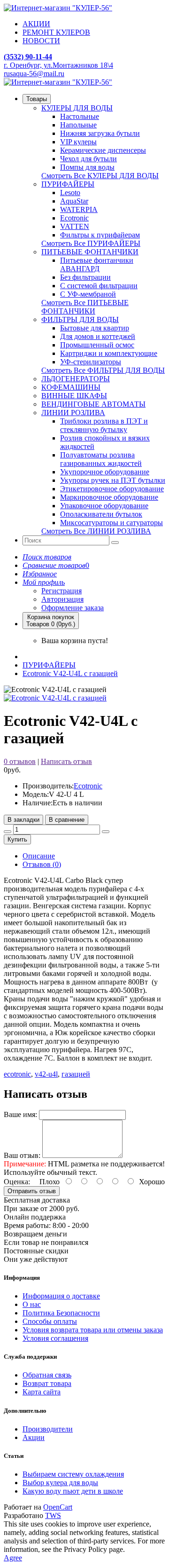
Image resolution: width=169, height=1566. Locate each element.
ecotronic (17, 1074)
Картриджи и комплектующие (108, 353)
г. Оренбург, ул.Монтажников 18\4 (58, 65)
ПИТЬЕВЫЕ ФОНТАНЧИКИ (89, 252)
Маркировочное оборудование (109, 497)
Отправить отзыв (32, 1191)
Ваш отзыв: (22, 1155)
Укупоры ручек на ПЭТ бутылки (112, 480)
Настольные (79, 116)
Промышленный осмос (97, 345)
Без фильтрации (85, 277)
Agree (13, 1558)
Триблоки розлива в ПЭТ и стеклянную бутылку (104, 425)
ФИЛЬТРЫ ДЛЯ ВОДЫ (80, 319)
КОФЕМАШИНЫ (70, 387)
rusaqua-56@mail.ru (34, 74)
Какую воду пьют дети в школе (73, 1491)
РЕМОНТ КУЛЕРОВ (56, 32)
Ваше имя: (20, 1114)
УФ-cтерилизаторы (90, 362)
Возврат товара (47, 1383)
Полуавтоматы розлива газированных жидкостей (101, 459)
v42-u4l (46, 1074)
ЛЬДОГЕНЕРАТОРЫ (75, 379)
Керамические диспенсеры (103, 150)
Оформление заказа (72, 608)
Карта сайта (42, 1392)
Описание (39, 856)
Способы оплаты (50, 1321)
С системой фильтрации (99, 286)
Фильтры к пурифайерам (100, 235)
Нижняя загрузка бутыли (100, 133)
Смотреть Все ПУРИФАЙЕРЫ (90, 243)
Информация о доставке (61, 1296)
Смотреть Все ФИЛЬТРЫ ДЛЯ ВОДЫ (103, 370)
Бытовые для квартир (94, 328)
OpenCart (57, 1507)
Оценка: (17, 1182)
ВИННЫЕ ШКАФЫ (74, 396)
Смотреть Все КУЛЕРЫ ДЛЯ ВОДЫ (100, 176)
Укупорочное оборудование (104, 472)
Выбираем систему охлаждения (73, 1474)
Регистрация (61, 591)
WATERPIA (79, 209)
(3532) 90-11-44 (28, 57)
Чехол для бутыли (88, 159)
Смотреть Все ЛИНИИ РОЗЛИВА (96, 531)
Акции (34, 1437)
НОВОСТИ (41, 41)
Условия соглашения (55, 1338)
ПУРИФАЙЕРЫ (67, 184)
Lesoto (70, 193)
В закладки (23, 819)
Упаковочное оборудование (104, 506)
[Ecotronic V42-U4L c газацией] (55, 698)
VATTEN (74, 226)
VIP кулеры (78, 142)
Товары (36, 98)
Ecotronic (74, 218)
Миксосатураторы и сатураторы (111, 523)
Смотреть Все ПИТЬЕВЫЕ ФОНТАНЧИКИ (85, 307)
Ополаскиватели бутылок (101, 514)
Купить (17, 839)
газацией (75, 1074)
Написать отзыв (66, 761)
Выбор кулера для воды (60, 1483)
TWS (53, 1515)
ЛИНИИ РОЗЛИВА (73, 413)
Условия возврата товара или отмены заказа (93, 1330)
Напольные (78, 125)
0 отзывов (20, 761)
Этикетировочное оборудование (112, 489)
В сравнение (66, 819)
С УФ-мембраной (88, 294)
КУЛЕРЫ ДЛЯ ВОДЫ (77, 108)
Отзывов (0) (42, 864)
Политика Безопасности (61, 1313)
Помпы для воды (87, 167)
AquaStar (74, 201)
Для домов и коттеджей (97, 336)
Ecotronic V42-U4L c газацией (70, 673)
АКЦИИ (36, 24)
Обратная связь (47, 1375)
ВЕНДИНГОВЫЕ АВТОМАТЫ (93, 404)
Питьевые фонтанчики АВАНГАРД (96, 264)
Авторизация (62, 599)
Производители (48, 1429)
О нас (32, 1304)
